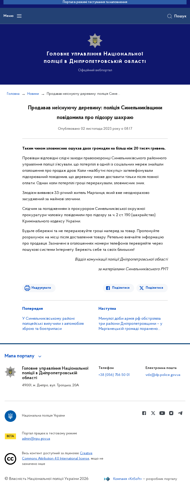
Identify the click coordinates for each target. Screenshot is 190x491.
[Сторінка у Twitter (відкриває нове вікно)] (153, 413)
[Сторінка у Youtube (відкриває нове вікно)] (162, 413)
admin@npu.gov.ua (36, 439)
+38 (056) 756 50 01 (114, 375)
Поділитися (121, 288)
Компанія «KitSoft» (127, 479)
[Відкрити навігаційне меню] (19, 16)
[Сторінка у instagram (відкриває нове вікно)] (171, 413)
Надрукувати (41, 288)
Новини (33, 94)
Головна (13, 94)
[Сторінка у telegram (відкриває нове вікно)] (180, 413)
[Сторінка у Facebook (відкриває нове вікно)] (144, 413)
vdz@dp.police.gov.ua (163, 375)
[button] (24, 356)
